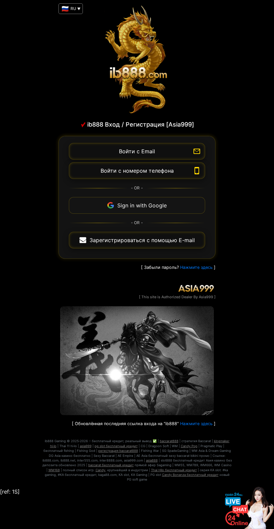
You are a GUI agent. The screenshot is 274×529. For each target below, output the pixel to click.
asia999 (86, 446)
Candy (100, 470)
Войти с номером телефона (137, 170)
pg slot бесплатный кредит (116, 446)
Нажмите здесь (196, 267)
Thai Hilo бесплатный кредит (174, 470)
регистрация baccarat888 (118, 451)
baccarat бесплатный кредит (111, 465)
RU (74, 8)
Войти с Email (137, 151)
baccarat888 (169, 441)
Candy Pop (189, 446)
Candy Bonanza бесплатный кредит (190, 475)
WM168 (54, 470)
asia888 (152, 460)
